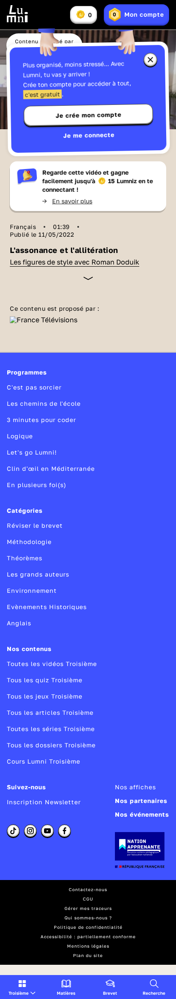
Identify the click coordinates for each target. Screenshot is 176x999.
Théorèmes (24, 558)
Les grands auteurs (38, 574)
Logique (20, 436)
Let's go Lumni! (32, 452)
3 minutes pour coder (41, 419)
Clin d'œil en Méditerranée (51, 468)
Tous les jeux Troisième (44, 696)
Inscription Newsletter (44, 802)
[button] (22, 987)
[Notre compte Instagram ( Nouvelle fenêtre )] (30, 830)
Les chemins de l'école (44, 403)
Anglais (19, 623)
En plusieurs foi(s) (36, 484)
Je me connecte (88, 135)
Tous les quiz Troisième (44, 680)
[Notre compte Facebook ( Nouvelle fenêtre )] (64, 830)
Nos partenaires (141, 800)
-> (67, 201)
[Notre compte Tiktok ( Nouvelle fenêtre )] (13, 830)
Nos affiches (135, 787)
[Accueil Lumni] (17, 13)
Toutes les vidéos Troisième (52, 663)
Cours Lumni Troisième (43, 761)
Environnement (32, 590)
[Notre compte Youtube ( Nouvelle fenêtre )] (47, 830)
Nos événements (142, 814)
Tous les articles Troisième (50, 712)
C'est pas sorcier (34, 387)
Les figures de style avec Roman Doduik (74, 262)
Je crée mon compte (88, 115)
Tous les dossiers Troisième (51, 745)
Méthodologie (29, 541)
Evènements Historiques (47, 606)
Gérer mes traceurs (88, 908)
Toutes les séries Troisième (51, 728)
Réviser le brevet (35, 525)
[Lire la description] (88, 278)
